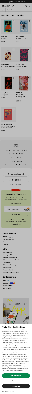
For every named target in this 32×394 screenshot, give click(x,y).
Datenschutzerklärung (8, 391)
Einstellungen (16, 381)
